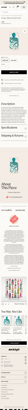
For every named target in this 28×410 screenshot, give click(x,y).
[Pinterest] (25, 360)
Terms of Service (4, 391)
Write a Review (17, 343)
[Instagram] (25, 357)
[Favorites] (13, 7)
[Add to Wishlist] (3, 317)
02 (5, 304)
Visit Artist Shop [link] (20, 210)
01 (2, 304)
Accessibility (3, 396)
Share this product (13, 95)
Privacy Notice (4, 385)
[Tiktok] (25, 363)
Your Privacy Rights (5, 398)
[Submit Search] (3, 11)
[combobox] (14, 11)
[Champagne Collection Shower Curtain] (14, 289)
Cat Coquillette (16, 197)
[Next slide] (25, 203)
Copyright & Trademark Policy (7, 394)
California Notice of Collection (7, 389)
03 (8, 304)
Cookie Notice (4, 387)
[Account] (10, 7)
